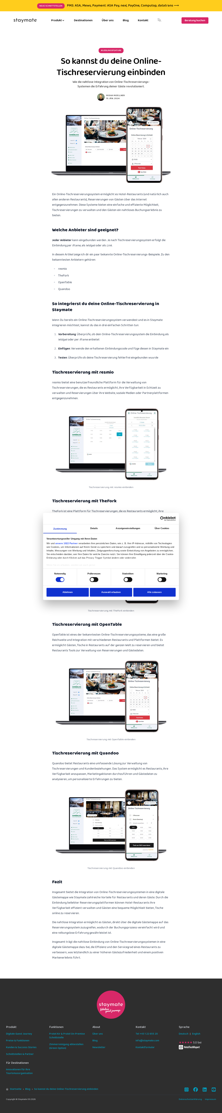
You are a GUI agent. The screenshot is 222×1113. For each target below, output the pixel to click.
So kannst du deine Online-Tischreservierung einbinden (66, 1089)
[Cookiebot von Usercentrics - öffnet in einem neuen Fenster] (162, 518)
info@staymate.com (147, 1040)
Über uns (108, 20)
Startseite (15, 1089)
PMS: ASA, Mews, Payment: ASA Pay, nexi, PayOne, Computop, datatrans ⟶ (109, 5)
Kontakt (143, 20)
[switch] (94, 579)
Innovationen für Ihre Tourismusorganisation (19, 1071)
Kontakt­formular (145, 1047)
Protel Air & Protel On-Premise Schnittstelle (67, 1036)
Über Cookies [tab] (162, 528)
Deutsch (183, 1034)
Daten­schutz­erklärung (190, 1099)
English (196, 1034)
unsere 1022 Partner (66, 543)
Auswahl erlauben (111, 592)
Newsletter (98, 1047)
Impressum (210, 1099)
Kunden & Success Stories (21, 1047)
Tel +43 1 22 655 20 (147, 1034)
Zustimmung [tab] (60, 528)
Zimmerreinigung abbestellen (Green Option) (66, 1046)
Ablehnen (68, 592)
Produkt (56, 20)
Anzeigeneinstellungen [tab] (128, 528)
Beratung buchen (195, 20)
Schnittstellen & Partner (20, 1054)
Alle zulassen (154, 592)
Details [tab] (94, 528)
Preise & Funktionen (17, 1040)
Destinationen (83, 20)
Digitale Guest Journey (19, 1034)
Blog (126, 20)
